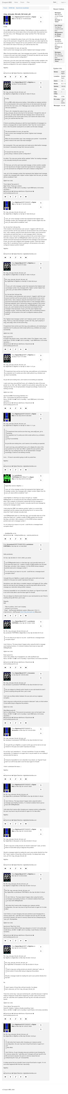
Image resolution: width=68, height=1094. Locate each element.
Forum (22, 2)
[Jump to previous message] (10, 76)
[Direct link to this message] (15, 76)
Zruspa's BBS (7, 2)
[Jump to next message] (20, 76)
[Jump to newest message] (26, 76)
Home (16, 2)
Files (28, 2)
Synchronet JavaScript (22, 8)
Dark (54, 2)
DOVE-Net (12, 8)
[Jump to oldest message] (5, 76)
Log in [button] (63, 2)
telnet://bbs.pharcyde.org (27, 612)
